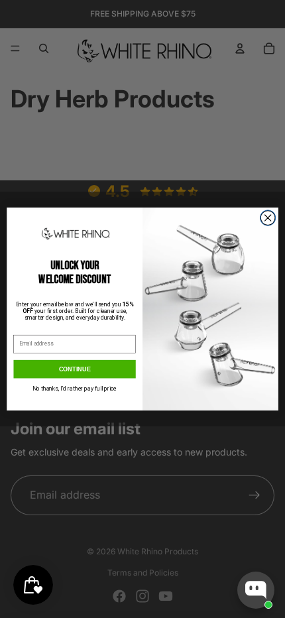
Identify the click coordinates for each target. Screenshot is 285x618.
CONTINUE (75, 368)
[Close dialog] (268, 217)
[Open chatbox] (255, 590)
